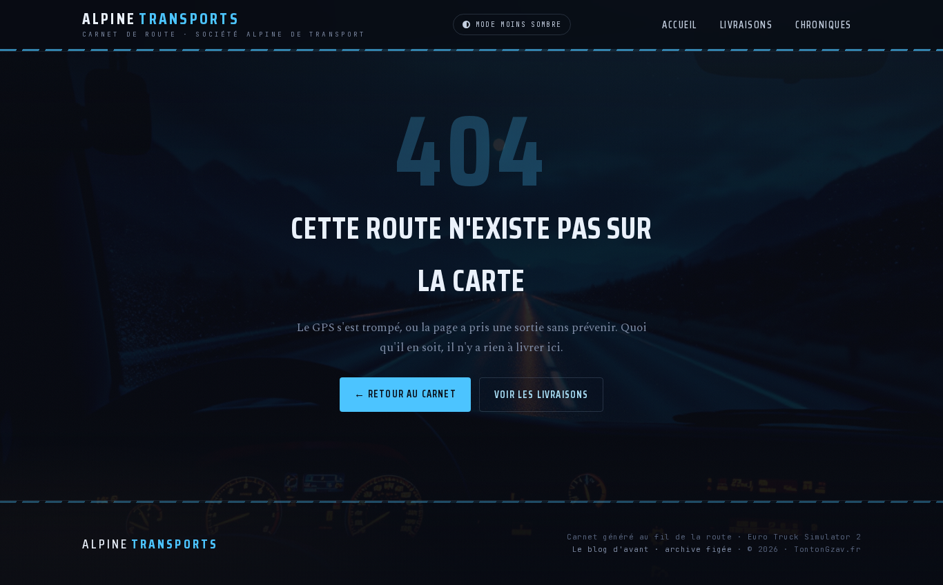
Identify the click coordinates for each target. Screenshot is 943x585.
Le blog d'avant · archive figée (652, 549)
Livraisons (746, 24)
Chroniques (823, 24)
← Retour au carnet (405, 393)
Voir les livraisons (541, 394)
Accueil (679, 24)
